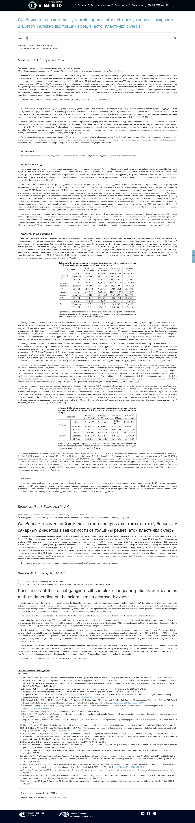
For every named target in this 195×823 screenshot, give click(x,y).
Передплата (121, 5)
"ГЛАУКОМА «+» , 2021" (160, 5)
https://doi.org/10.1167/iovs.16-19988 (128, 703)
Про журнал (137, 5)
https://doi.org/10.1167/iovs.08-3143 (129, 767)
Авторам (105, 5)
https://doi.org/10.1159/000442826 (37, 708)
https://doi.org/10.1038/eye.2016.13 (97, 697)
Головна (82, 5)
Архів (93, 5)
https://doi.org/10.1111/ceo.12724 (73, 731)
